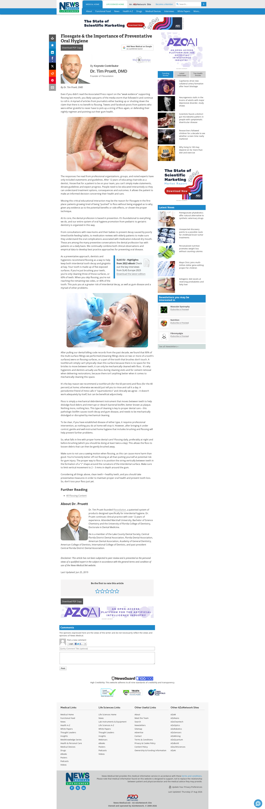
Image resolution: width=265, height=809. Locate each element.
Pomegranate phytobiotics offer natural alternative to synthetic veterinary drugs (191, 215)
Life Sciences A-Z (106, 725)
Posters (63, 757)
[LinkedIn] (52, 52)
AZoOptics (175, 725)
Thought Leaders (68, 732)
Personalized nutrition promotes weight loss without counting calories (191, 248)
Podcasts (64, 761)
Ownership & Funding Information (150, 750)
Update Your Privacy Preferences (186, 787)
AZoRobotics (176, 729)
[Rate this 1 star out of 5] (97, 591)
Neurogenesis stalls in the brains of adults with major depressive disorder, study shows (191, 101)
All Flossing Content (76, 495)
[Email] (52, 87)
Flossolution (119, 509)
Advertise (139, 732)
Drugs (63, 750)
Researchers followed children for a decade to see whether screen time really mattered (192, 134)
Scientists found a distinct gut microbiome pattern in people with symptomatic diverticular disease (191, 118)
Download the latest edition (131, 273)
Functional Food (67, 718)
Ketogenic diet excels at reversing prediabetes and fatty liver (191, 282)
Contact (138, 736)
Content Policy (141, 746)
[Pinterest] (52, 80)
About (137, 714)
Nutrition (174, 320)
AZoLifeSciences (178, 746)
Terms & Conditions (144, 739)
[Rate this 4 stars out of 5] (112, 591)
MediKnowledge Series (71, 739)
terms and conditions (192, 776)
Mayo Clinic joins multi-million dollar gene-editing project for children (191, 265)
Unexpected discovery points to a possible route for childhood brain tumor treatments (191, 233)
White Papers (66, 729)
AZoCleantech (177, 721)
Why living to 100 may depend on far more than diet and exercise (191, 150)
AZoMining (176, 736)
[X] (52, 66)
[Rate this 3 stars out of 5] (107, 591)
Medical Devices (67, 746)
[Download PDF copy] (52, 38)
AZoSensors (176, 732)
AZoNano (175, 718)
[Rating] (52, 45)
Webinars (103, 739)
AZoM (173, 714)
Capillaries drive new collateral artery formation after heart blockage (191, 84)
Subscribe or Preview (179, 309)
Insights (64, 736)
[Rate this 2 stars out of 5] (102, 591)
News (63, 721)
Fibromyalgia (176, 333)
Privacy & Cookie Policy (145, 743)
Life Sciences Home (115, 4)
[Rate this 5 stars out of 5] (116, 591)
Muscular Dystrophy (180, 306)
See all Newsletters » (168, 346)
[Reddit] (52, 73)
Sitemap (138, 729)
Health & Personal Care (71, 743)
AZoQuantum (177, 739)
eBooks (63, 754)
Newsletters (140, 725)
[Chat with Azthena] (258, 803)
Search (138, 721)
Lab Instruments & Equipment (112, 721)
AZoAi (173, 750)
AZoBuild (175, 743)
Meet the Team (142, 718)
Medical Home (92, 4)
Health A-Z (65, 725)
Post (63, 668)
